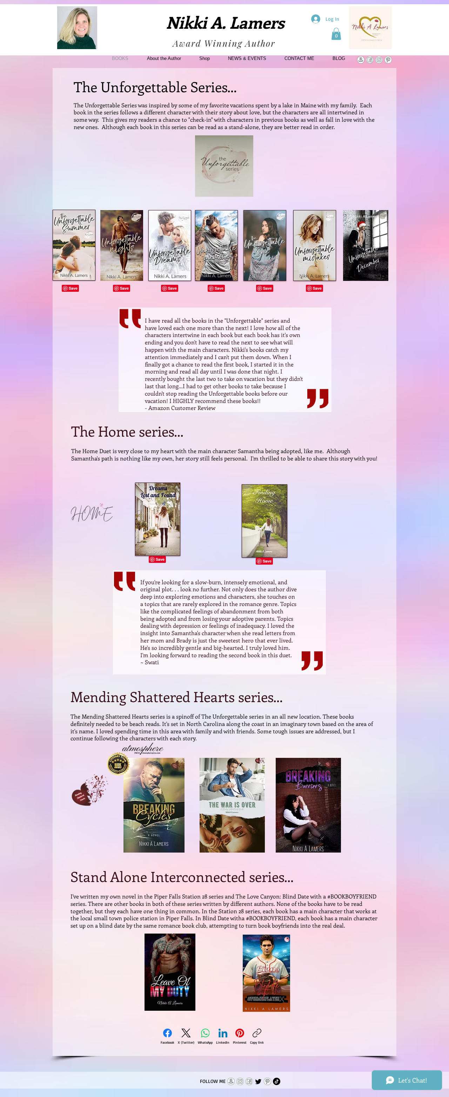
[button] (336, 34)
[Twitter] (258, 1081)
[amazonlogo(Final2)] (360, 59)
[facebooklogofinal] (370, 59)
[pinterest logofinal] (388, 59)
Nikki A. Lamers (225, 22)
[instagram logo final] (379, 59)
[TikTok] (276, 1081)
